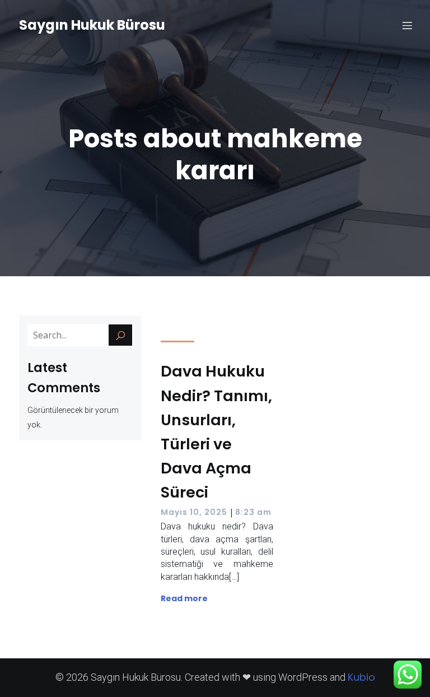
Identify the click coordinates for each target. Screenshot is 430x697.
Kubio (361, 677)
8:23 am (253, 512)
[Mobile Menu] (407, 25)
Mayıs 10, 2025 (194, 512)
